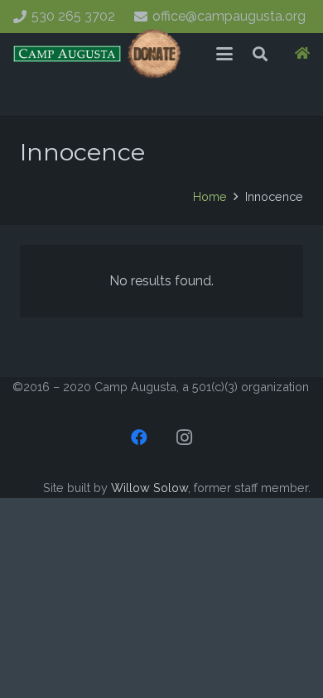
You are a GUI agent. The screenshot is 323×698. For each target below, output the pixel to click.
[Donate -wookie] (154, 54)
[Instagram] (184, 437)
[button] (224, 53)
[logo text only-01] (67, 53)
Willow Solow (149, 487)
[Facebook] (139, 437)
